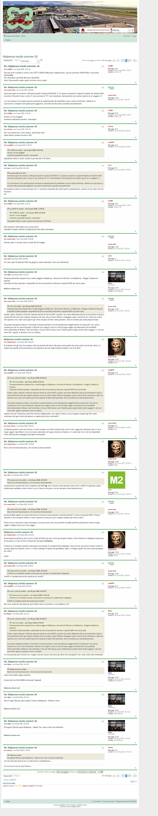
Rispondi (7, 60)
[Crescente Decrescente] (94, 772)
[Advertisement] (35, 47)
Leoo (109, 165)
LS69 (109, 256)
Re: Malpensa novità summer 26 (21, 66)
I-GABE (110, 66)
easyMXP (111, 142)
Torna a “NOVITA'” (10, 780)
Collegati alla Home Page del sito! (98, 30)
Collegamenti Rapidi (13, 36)
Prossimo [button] (136, 60)
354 (116, 168)
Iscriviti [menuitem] (127, 36)
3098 (116, 613)
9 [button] (130, 60)
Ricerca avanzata (132, 30)
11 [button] (134, 60)
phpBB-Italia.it (76, 806)
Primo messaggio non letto (91, 60)
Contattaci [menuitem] (97, 801)
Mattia (110, 611)
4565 (116, 68)
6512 (116, 145)
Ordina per (73, 772)
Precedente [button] (116, 60)
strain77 (32, 786)
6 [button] (124, 60)
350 (116, 426)
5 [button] (122, 60)
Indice (8, 801)
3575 (116, 129)
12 (115, 258)
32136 (117, 288)
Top (135, 82)
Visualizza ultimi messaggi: (46, 772)
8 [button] (128, 60)
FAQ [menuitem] (23, 36)
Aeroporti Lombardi (70, 19)
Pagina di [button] (113, 60)
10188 (117, 98)
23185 (117, 359)
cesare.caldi (112, 95)
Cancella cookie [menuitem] (108, 801)
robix (109, 490)
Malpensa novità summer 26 (20, 56)
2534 (116, 492)
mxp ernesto (112, 423)
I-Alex (110, 283)
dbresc (25, 786)
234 (116, 750)
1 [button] (118, 60)
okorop (110, 747)
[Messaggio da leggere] (4, 69)
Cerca (129, 30)
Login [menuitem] (134, 36)
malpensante (112, 356)
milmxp (110, 126)
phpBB (62, 805)
